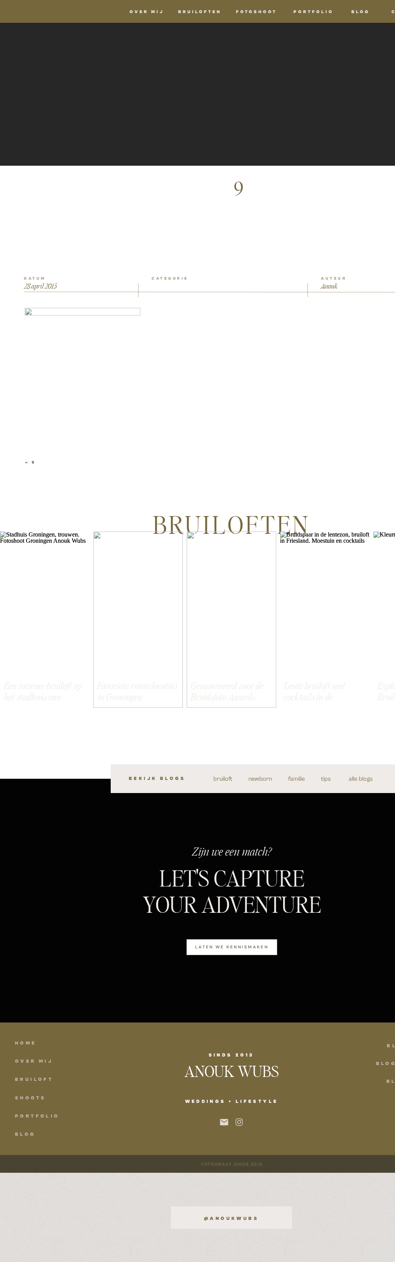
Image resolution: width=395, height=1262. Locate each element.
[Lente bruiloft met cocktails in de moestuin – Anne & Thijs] (325, 620)
